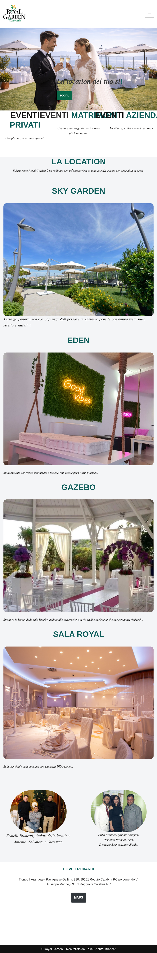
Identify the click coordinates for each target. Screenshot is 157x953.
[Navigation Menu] (149, 14)
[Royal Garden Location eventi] (14, 14)
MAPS (78, 897)
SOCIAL (64, 95)
